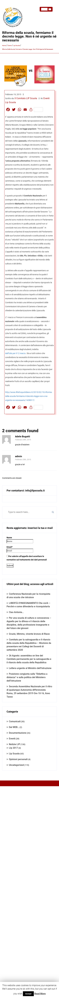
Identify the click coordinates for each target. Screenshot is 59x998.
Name (9, 537)
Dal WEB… (14, 727)
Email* (10, 547)
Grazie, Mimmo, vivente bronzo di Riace (29, 634)
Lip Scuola (10, 102)
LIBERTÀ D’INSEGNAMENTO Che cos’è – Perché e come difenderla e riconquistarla (28, 605)
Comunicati (14, 721)
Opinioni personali (18, 759)
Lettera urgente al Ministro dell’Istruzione (30, 668)
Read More (40, 993)
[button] (46, 9)
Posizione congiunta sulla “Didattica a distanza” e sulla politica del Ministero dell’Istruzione (27, 677)
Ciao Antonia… (16, 612)
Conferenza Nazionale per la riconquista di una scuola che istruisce (28, 596)
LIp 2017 (13, 748)
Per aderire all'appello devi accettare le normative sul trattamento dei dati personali (27, 558)
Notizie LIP (14, 744)
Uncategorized (16, 765)
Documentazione (17, 733)
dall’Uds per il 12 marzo (15, 353)
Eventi (46, 98)
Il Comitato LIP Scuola (26, 98)
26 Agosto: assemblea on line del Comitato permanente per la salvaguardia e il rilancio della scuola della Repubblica (29, 659)
